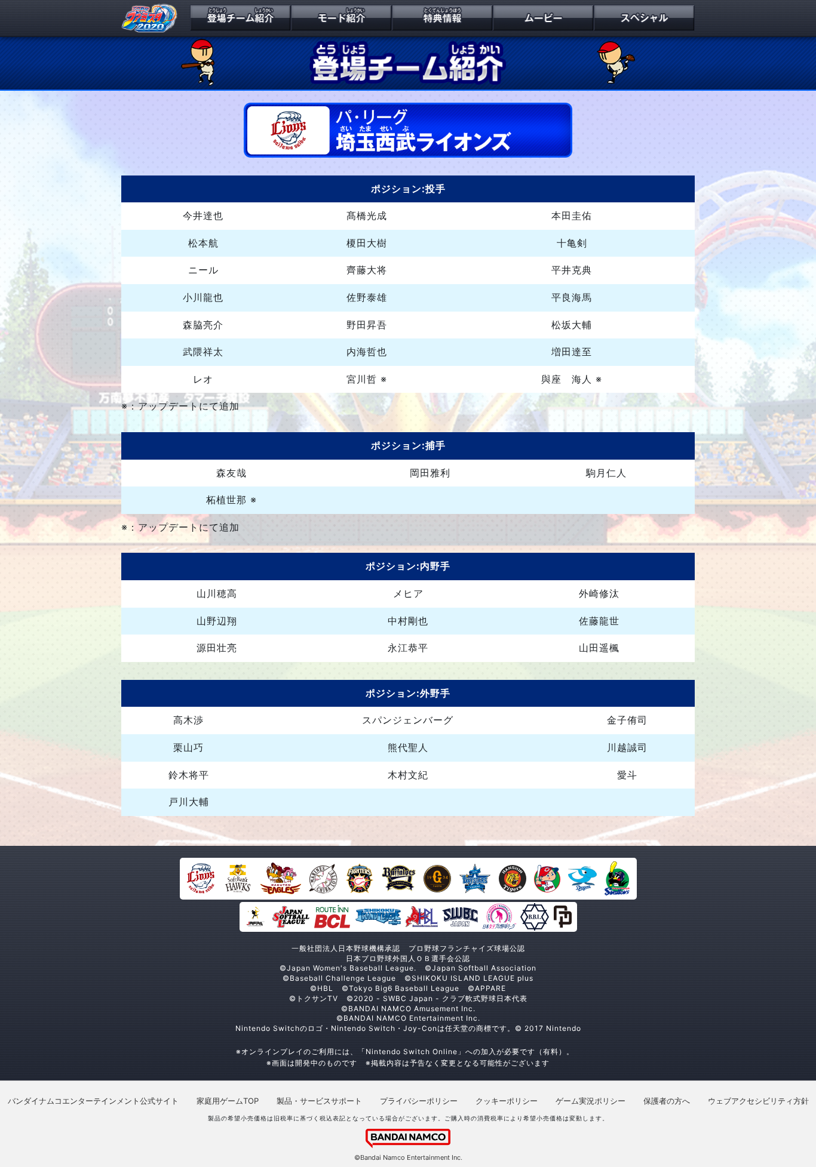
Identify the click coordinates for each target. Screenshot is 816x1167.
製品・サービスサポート (319, 1101)
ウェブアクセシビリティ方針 (758, 1101)
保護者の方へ (666, 1101)
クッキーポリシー (507, 1101)
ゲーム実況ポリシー (590, 1101)
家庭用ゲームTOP (228, 1101)
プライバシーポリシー (419, 1101)
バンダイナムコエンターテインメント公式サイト (93, 1101)
